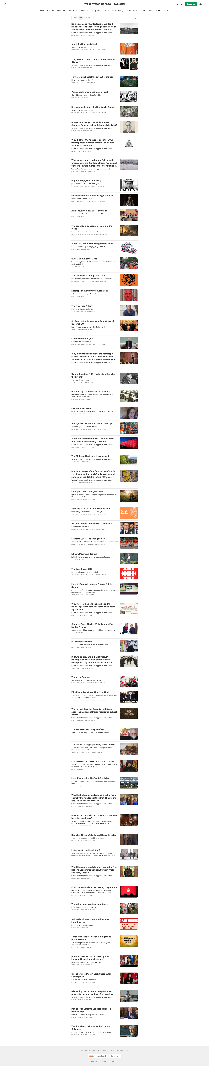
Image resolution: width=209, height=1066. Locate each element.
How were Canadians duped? (82, 80)
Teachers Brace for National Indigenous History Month (91, 938)
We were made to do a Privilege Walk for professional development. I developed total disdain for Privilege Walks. (93, 854)
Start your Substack (98, 1056)
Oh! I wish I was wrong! (80, 380)
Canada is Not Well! (81, 408)
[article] (104, 31)
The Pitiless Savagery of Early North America (93, 744)
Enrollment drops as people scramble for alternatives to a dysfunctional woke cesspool (92, 395)
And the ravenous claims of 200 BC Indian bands (89, 645)
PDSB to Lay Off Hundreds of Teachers (90, 391)
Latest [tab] (75, 18)
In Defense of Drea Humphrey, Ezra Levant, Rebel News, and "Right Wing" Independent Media (94, 696)
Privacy (105, 1050)
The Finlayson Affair (81, 306)
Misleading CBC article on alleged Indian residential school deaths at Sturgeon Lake (92, 992)
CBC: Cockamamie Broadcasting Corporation (94, 887)
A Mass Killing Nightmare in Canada (89, 211)
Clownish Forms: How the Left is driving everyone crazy (92, 411)
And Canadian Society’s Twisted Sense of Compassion (91, 214)
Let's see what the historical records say (86, 962)
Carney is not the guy (82, 338)
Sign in (202, 4)
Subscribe (191, 4)
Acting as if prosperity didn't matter (84, 294)
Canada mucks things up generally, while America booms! (93, 630)
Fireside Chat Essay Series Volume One (85, 232)
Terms (112, 1050)
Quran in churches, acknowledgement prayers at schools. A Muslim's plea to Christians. (93, 496)
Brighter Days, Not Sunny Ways (87, 180)
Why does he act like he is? (81, 341)
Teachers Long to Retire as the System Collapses (90, 1027)
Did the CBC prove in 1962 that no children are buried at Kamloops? (94, 816)
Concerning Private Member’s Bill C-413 (86, 980)
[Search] (177, 4)
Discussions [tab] (88, 18)
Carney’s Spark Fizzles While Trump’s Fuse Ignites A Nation (92, 625)
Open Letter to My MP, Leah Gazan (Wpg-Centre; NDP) (91, 975)
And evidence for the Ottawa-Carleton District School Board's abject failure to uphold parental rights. (94, 591)
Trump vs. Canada (80, 677)
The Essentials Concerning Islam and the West (91, 227)
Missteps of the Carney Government (89, 291)
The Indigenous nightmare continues (89, 904)
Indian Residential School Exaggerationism (92, 195)
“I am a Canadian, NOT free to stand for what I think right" (93, 375)
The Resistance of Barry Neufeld (87, 729)
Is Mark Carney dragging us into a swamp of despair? (91, 557)
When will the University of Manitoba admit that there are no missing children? (92, 440)
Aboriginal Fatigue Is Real (84, 44)
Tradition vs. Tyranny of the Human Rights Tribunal (90, 732)
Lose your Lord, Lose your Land (87, 491)
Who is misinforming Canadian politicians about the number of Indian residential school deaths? (94, 712)
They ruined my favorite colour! (83, 47)
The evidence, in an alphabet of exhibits (86, 95)
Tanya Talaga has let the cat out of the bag (92, 77)
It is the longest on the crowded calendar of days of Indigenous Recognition (90, 943)
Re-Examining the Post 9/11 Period (84, 572)
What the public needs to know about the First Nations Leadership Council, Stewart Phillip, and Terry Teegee (94, 870)
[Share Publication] (182, 4)
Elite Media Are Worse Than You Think (90, 692)
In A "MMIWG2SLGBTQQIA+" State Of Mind (92, 761)
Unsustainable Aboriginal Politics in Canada (93, 107)
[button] (42, 10)
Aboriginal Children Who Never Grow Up (91, 423)
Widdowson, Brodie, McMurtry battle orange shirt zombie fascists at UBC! (93, 263)
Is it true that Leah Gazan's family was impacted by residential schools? (90, 957)
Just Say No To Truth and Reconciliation (91, 508)
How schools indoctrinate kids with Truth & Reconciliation (93, 278)
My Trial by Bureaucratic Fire (82, 309)
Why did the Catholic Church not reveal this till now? (93, 61)
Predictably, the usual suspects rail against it (87, 1015)
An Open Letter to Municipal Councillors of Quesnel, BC (92, 322)
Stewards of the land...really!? (82, 110)
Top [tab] (80, 18)
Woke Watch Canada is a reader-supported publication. (92, 32)
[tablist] (82, 18)
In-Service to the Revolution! (85, 850)
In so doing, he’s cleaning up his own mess (87, 838)
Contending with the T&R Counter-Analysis (87, 511)
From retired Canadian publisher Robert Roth (88, 327)
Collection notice (121, 1050)
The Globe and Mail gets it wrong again (90, 456)
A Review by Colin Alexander (82, 925)
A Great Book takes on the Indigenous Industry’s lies (90, 920)
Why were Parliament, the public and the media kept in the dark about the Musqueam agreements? (93, 607)
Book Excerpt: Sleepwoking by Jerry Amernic (88, 247)
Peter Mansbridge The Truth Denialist (90, 778)
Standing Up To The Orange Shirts (88, 539)
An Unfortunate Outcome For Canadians (91, 523)
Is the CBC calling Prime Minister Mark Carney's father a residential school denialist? (94, 123)
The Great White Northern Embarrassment (87, 680)
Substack (93, 1061)
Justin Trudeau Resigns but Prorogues (85, 183)
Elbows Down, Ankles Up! (84, 554)
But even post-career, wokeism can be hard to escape (91, 1032)
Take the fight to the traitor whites (84, 426)
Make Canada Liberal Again (81, 198)
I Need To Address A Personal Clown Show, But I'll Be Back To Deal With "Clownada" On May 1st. (94, 765)
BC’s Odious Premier (81, 641)
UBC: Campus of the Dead (84, 259)
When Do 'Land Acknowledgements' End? (92, 243)
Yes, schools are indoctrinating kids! (89, 92)
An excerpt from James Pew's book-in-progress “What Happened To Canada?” (91, 748)
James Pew (84, 50)
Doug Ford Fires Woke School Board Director (93, 835)
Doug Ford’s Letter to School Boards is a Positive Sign (91, 1010)
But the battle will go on (80, 527)
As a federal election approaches (83, 907)
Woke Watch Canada (87, 35)
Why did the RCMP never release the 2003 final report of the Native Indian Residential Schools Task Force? (92, 143)
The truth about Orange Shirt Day (88, 275)
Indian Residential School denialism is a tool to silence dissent (94, 542)
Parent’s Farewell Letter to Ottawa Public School (91, 585)
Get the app (115, 1056)
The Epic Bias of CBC (81, 569)
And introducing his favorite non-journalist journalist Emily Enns (93, 782)
